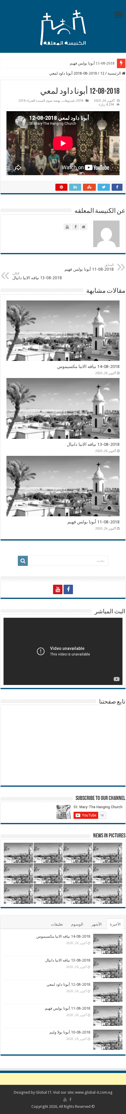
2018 (93, 73)
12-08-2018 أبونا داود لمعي (68, 984)
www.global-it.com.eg (94, 1092)
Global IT (43, 1092)
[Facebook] (68, 589)
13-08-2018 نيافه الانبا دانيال (37, 276)
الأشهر (96, 924)
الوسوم (77, 924)
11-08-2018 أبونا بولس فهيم (92, 63)
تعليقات (57, 924)
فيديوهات (68, 101)
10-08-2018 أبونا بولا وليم (70, 1032)
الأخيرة (115, 924)
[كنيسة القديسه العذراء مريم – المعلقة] (63, 26)
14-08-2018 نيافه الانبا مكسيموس (88, 366)
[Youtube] (57, 589)
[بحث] (23, 561)
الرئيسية (115, 73)
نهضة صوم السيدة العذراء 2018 (39, 101)
